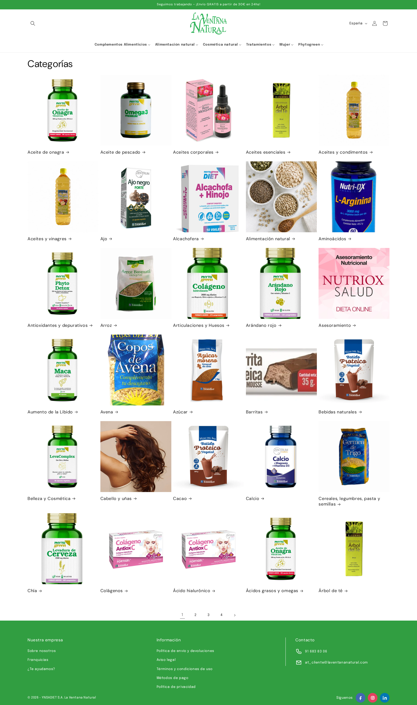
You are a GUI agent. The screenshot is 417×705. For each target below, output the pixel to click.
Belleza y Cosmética (49, 498)
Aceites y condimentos (343, 152)
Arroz (106, 325)
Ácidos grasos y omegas (272, 591)
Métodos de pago (172, 678)
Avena (106, 412)
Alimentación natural (268, 239)
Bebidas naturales (338, 412)
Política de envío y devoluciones (185, 651)
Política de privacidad (176, 687)
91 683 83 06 (316, 651)
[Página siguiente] (234, 615)
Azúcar (180, 412)
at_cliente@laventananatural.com (336, 662)
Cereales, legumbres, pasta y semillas (349, 501)
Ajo (103, 239)
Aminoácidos (332, 239)
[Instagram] (372, 698)
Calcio (252, 498)
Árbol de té (331, 591)
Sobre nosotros (42, 651)
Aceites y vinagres (47, 239)
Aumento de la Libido (50, 412)
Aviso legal (166, 660)
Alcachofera (186, 239)
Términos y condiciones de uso (185, 669)
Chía (32, 591)
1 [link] (182, 615)
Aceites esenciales (265, 152)
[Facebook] (360, 698)
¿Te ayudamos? (41, 669)
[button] (33, 23)
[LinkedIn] (384, 698)
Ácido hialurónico (191, 591)
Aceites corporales (193, 152)
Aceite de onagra (46, 152)
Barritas (254, 412)
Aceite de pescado (120, 152)
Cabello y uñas (116, 498)
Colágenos (111, 591)
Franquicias (38, 660)
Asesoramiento (335, 325)
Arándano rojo (261, 325)
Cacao (180, 498)
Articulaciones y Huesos (198, 325)
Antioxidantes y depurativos (58, 325)
